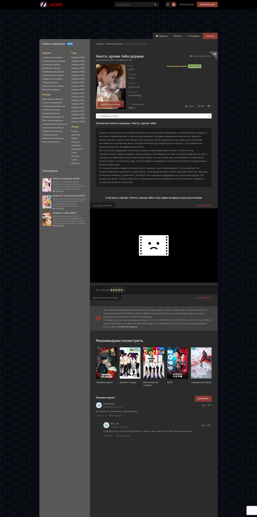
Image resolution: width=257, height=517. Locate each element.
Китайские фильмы (51, 109)
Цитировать (117, 415)
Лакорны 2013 (77, 103)
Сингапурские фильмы (53, 127)
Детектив (75, 134)
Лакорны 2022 (78, 71)
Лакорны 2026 (78, 57)
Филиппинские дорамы (53, 86)
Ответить (100, 415)
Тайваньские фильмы (52, 131)
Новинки (210, 35)
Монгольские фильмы (52, 120)
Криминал (76, 145)
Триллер (75, 156)
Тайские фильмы (50, 134)
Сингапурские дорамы (53, 75)
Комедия (75, 141)
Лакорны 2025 (78, 61)
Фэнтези (75, 163)
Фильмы (178, 35)
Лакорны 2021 (77, 75)
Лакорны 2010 (77, 114)
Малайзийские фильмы (53, 117)
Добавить (203, 398)
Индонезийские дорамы (54, 61)
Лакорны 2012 (77, 107)
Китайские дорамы (51, 64)
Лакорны (162, 35)
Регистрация (187, 4)
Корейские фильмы (51, 113)
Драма (74, 138)
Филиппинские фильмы (53, 138)
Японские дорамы (50, 89)
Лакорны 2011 (77, 111)
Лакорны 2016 (77, 93)
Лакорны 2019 (77, 82)
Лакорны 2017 (77, 89)
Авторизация (207, 4)
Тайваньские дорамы (52, 78)
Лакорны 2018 (77, 86)
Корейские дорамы (51, 68)
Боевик (74, 131)
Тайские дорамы (50, 82)
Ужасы (74, 159)
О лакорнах (194, 35)
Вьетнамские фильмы (52, 99)
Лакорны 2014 (77, 100)
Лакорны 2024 (78, 64)
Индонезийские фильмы (53, 106)
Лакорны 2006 (78, 121)
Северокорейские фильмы (55, 124)
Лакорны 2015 (77, 96)
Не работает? (204, 205)
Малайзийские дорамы (53, 71)
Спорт (74, 152)
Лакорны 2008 (78, 118)
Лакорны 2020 (78, 78)
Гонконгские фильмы (52, 102)
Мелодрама (77, 149)
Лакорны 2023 (78, 68)
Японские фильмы (50, 141)
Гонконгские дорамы (52, 57)
